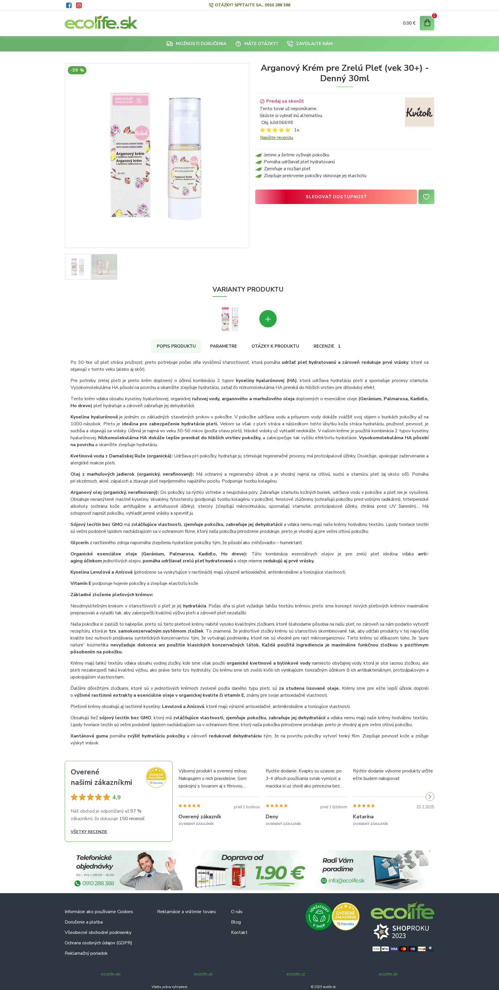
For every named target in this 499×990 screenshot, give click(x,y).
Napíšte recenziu (276, 137)
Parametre (223, 346)
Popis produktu (176, 346)
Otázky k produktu (275, 346)
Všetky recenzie (89, 832)
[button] (182, 796)
